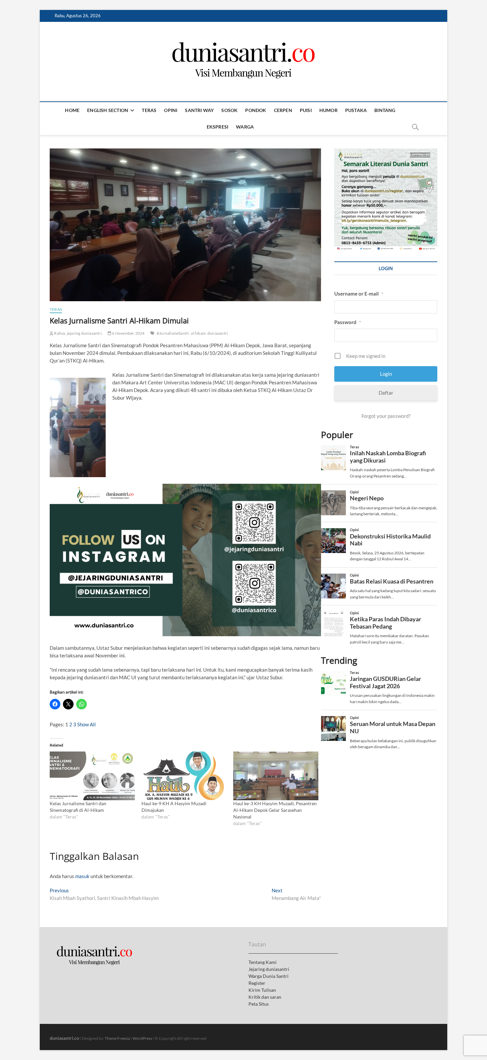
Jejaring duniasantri (268, 969)
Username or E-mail (358, 294)
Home (72, 110)
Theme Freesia (117, 1038)
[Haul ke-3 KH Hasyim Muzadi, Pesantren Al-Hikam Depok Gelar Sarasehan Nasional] (275, 776)
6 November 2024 (127, 333)
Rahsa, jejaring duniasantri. (78, 333)
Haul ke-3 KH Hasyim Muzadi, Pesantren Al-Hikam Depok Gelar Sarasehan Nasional (275, 810)
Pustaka (356, 110)
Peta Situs (258, 1004)
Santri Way (199, 110)
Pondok (255, 110)
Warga (245, 127)
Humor (328, 110)
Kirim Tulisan (262, 990)
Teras (149, 110)
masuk (82, 876)
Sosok (229, 110)
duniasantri (217, 333)
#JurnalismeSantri (173, 333)
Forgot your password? (385, 416)
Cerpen (283, 110)
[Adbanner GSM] (385, 152)
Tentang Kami (262, 962)
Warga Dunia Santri (268, 976)
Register (256, 983)
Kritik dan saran (264, 997)
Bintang (384, 110)
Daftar (386, 393)
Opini (170, 110)
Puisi (306, 110)
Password (347, 322)
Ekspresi (218, 127)
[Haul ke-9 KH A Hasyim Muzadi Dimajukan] (184, 776)
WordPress (142, 1038)
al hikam (198, 333)
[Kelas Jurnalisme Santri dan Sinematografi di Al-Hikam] (92, 776)
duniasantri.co (64, 1038)
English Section (107, 110)
